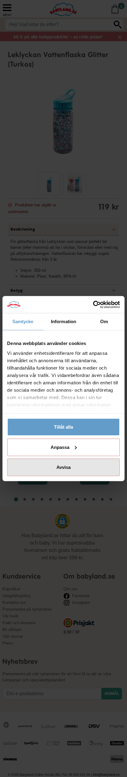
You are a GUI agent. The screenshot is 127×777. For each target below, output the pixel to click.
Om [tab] (104, 321)
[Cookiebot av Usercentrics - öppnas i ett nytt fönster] (93, 304)
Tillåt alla (63, 427)
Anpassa (60, 447)
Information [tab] (63, 321)
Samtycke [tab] (23, 321)
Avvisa (63, 467)
